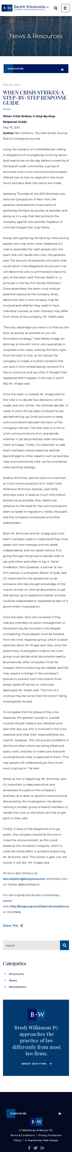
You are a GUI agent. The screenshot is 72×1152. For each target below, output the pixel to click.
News (13, 980)
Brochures (16, 974)
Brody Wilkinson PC (40, 1130)
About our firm (34, 1063)
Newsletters (17, 987)
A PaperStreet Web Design (41, 1140)
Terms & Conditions (22, 1135)
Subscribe (16, 68)
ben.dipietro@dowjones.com (24, 879)
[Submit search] (64, 945)
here (17, 912)
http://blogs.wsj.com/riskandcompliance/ (39, 906)
